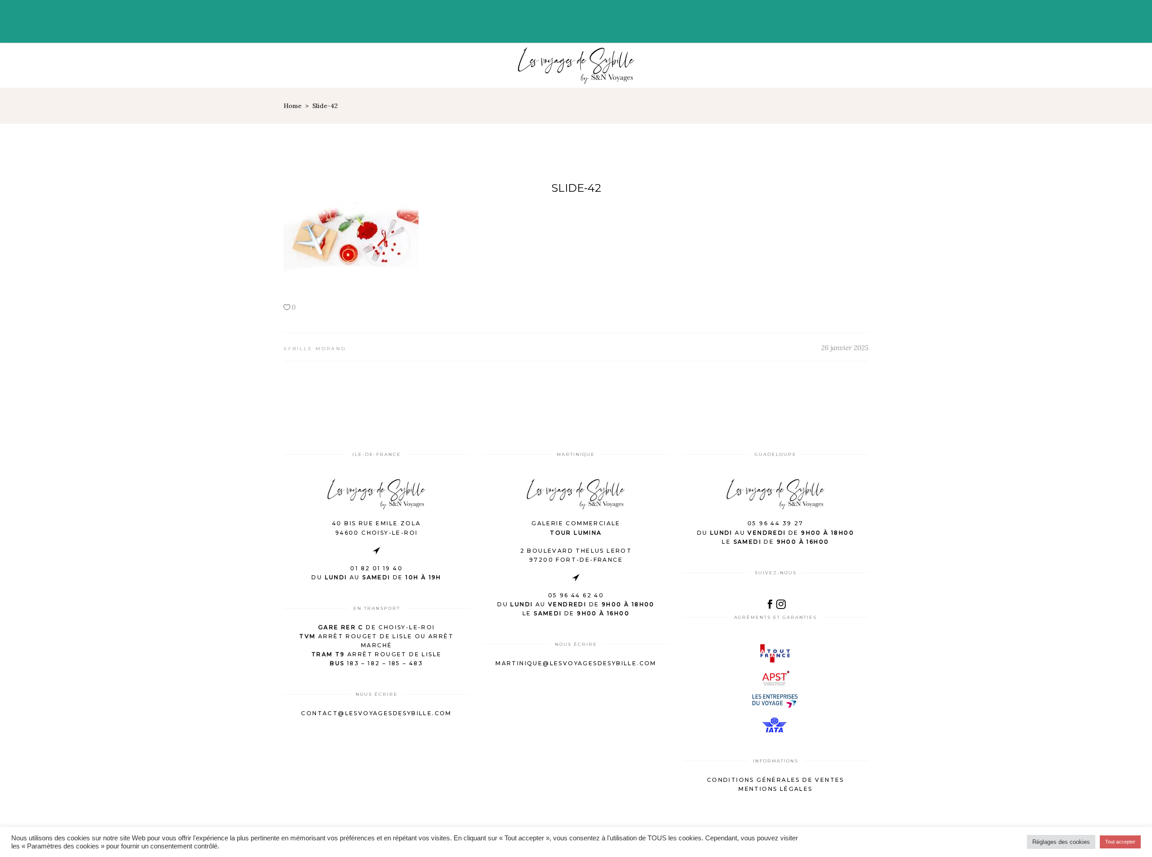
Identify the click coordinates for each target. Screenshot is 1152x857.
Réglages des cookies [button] (1061, 842)
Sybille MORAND (315, 349)
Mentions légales (775, 788)
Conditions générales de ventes (775, 779)
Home (293, 106)
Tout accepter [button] (1120, 841)
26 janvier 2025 (844, 347)
